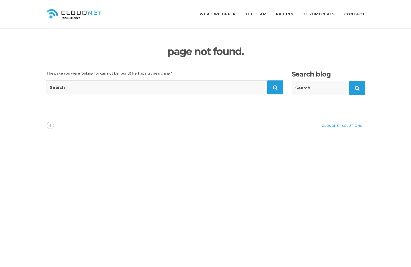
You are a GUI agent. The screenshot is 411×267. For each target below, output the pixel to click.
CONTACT (354, 14)
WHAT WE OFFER (218, 14)
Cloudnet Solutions (342, 125)
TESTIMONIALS (319, 14)
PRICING (285, 14)
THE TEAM (256, 14)
